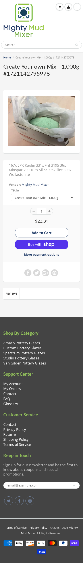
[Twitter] (8, 500)
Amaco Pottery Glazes (21, 343)
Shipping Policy (16, 439)
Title (15, 190)
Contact (9, 393)
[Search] (76, 44)
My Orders (12, 388)
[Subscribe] (74, 485)
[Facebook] (19, 500)
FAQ (6, 398)
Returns (10, 434)
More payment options (41, 254)
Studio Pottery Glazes (21, 358)
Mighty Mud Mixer (35, 184)
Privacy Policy (14, 429)
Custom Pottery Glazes (22, 348)
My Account (13, 383)
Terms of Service (17, 444)
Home (7, 57)
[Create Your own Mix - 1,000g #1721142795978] (41, 121)
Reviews (11, 293)
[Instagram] (29, 500)
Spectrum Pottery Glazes (24, 353)
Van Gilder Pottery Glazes (24, 363)
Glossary (10, 403)
